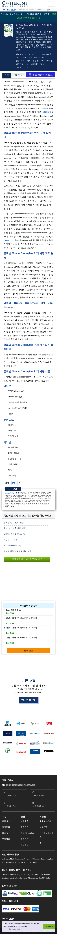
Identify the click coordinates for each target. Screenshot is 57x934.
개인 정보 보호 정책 (12, 929)
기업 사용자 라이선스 (20, 638)
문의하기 (6, 839)
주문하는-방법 (46, 821)
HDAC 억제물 (10, 240)
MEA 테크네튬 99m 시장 (14, 534)
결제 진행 (28, 650)
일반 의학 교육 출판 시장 (15, 528)
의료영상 (25, 845)
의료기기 (25, 827)
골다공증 (47, 112)
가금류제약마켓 (11, 540)
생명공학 (25, 821)
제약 (22, 61)
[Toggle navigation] (51, 4)
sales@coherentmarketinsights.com (20, 785)
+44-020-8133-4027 (11, 796)
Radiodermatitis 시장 (12, 545)
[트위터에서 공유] (19, 483)
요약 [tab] (6, 75)
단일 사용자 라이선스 (20, 618)
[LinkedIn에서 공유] (13, 483)
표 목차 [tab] (19, 75)
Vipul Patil (9, 493)
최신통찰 (6, 827)
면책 (41, 843)
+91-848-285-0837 (38, 806)
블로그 (5, 833)
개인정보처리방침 (46, 835)
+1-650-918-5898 (38, 796)
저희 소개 (6, 821)
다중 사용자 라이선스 (20, 628)
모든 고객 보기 (28, 700)
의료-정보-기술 (27, 833)
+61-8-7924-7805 (10, 806)
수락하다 (49, 926)
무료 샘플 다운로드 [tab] (42, 74)
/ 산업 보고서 (11, 10)
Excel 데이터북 (12, 610)
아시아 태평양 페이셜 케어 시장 (18, 551)
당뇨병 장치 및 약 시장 (14, 522)
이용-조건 (44, 827)
